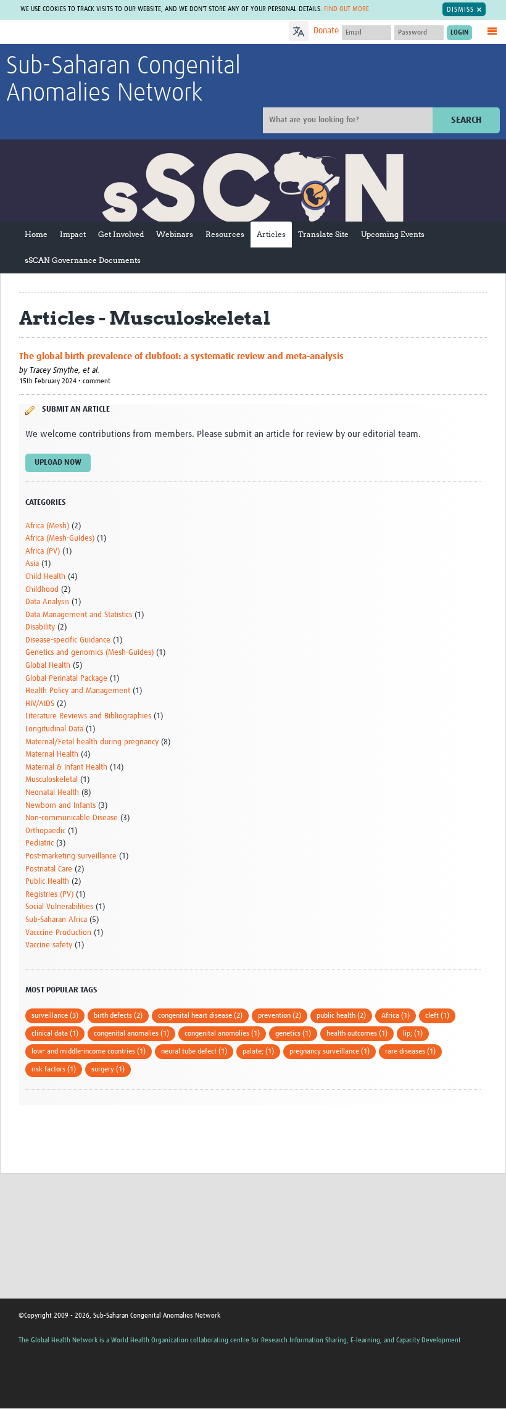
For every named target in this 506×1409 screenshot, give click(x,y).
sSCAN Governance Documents (83, 260)
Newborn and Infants (60, 806)
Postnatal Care (48, 869)
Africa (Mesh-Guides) (59, 538)
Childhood (42, 590)
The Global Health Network (98, 32)
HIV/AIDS (39, 704)
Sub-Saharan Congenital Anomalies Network (123, 80)
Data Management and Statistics (78, 615)
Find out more (346, 9)
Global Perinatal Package (66, 679)
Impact (73, 234)
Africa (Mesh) (47, 526)
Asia (32, 564)
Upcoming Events (393, 234)
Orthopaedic (45, 831)
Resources (224, 234)
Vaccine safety (48, 945)
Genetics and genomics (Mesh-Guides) (89, 653)
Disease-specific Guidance (67, 640)
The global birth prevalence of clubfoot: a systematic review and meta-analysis (181, 356)
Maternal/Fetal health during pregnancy (92, 742)
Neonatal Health (52, 793)
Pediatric (39, 843)
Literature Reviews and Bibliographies (88, 716)
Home (36, 234)
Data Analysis (47, 602)
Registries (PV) (49, 895)
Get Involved (121, 234)
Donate (326, 31)
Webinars (174, 234)
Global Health (47, 666)
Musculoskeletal (51, 780)
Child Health (45, 577)
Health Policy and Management (77, 691)
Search (466, 120)
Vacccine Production (58, 933)
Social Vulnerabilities (59, 907)
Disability (40, 627)
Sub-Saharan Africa (56, 920)
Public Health (47, 882)
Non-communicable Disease (71, 818)
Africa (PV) (42, 551)
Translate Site (323, 234)
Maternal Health (51, 754)
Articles (271, 234)
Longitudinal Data (54, 729)
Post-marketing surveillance (71, 856)
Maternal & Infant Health (66, 767)
